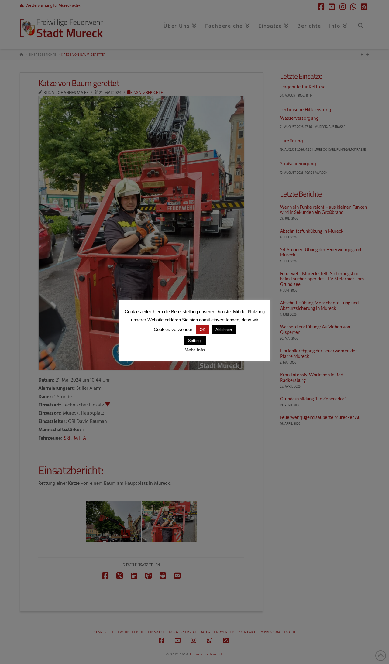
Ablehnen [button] (223, 329)
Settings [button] (195, 340)
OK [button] (202, 329)
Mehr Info (194, 349)
